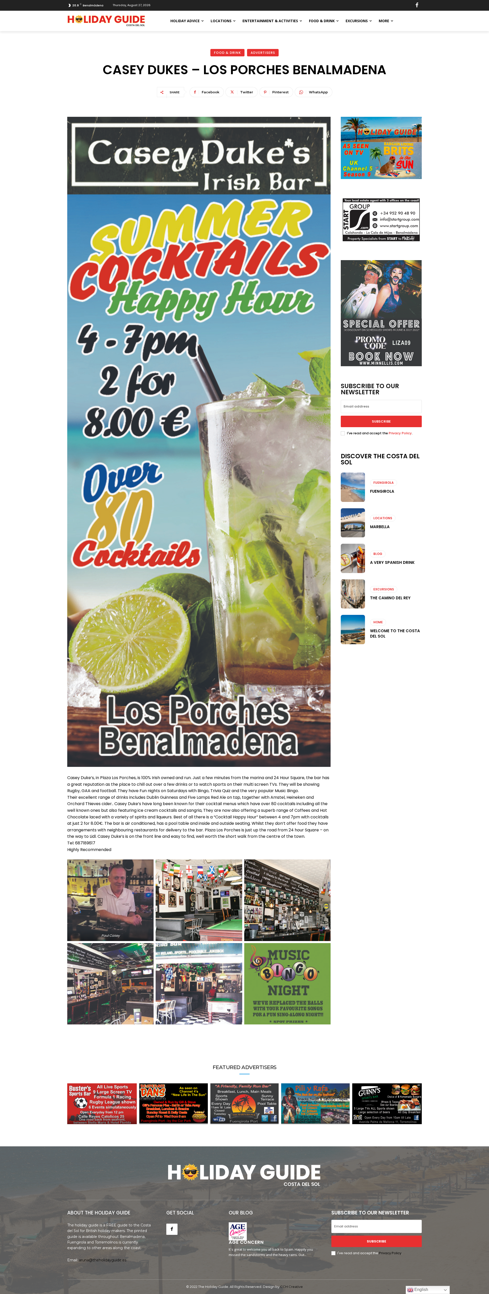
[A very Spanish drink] (353, 558)
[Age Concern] (238, 1231)
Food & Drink (227, 52)
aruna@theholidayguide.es (102, 1260)
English (420, 1289)
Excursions (383, 589)
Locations (382, 518)
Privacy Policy (400, 433)
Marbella (380, 526)
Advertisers (263, 52)
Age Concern (246, 1242)
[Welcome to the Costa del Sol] (353, 629)
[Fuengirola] (353, 487)
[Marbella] (353, 522)
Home (378, 622)
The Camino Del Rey (390, 598)
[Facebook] (417, 5)
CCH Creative (291, 1287)
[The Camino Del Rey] (353, 593)
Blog (377, 554)
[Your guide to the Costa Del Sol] (106, 21)
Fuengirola (383, 482)
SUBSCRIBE (381, 421)
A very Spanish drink (392, 562)
